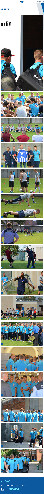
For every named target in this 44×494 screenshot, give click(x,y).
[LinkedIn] (16, 481)
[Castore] (43, 2)
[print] (25, 485)
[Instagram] (5, 481)
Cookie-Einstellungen (19, 485)
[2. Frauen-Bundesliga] (6, 489)
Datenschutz (12, 485)
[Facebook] (13, 481)
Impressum (7, 485)
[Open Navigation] (1, 1)
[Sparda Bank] (39, 2)
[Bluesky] (2, 481)
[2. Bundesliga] (2, 489)
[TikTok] (10, 481)
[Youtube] (7, 481)
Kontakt (2, 485)
